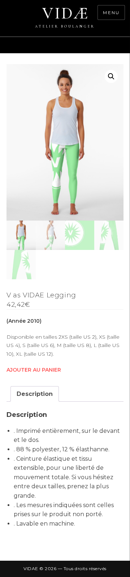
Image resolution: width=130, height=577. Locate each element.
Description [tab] (35, 393)
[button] (111, 76)
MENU (111, 12)
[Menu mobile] (126, 49)
